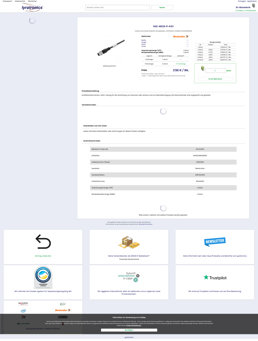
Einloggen (242, 1)
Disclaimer (32, 1)
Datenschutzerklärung (133, 325)
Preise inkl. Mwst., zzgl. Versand (152, 74)
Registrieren (252, 1)
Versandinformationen (145, 224)
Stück (228, 70)
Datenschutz (20, 1)
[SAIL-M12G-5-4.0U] (109, 49)
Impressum (7, 1)
